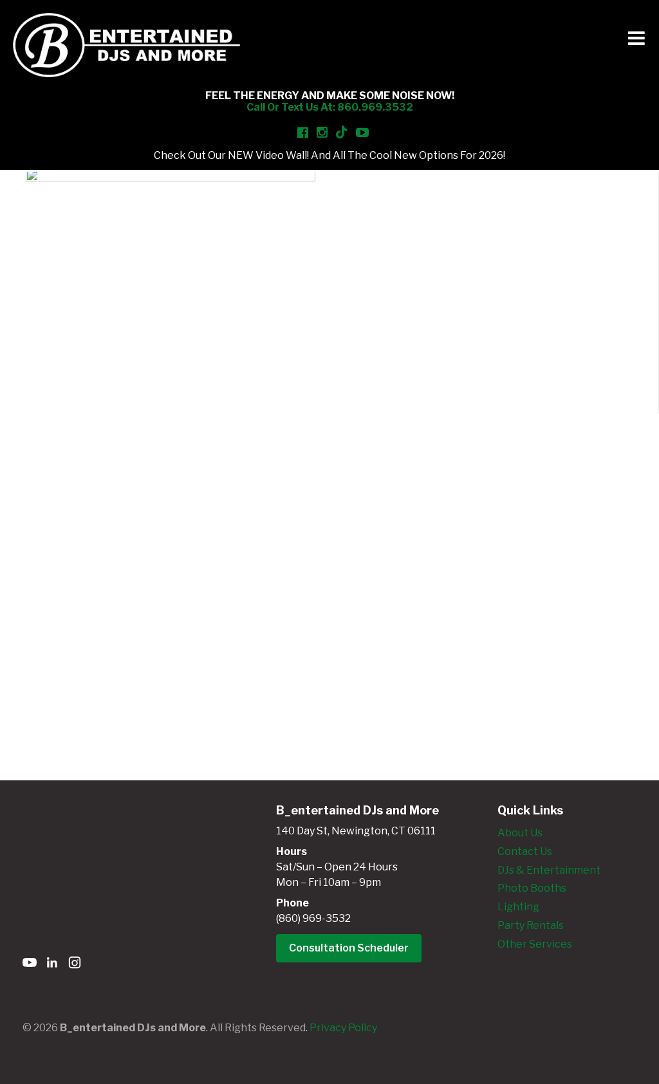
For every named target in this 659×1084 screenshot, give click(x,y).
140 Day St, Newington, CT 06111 (356, 831)
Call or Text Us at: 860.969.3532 (329, 107)
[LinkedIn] (52, 964)
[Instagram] (75, 964)
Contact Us (524, 851)
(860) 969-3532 (313, 918)
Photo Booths (531, 888)
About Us (520, 833)
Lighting (518, 907)
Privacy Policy (343, 1028)
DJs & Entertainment (548, 870)
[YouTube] (30, 964)
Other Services (534, 944)
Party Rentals (530, 925)
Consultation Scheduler (349, 948)
